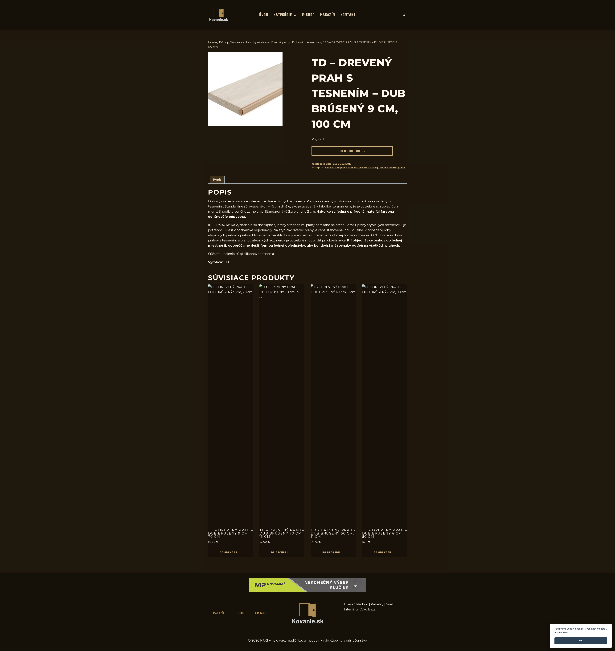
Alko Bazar (368, 609)
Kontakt (348, 15)
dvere (271, 201)
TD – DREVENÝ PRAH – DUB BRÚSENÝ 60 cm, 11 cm (333, 533)
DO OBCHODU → (352, 151)
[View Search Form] (404, 15)
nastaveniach (561, 632)
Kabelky (377, 604)
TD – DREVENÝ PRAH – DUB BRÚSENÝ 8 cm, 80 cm (384, 533)
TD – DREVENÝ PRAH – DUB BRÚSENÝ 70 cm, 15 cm (281, 533)
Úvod (263, 15)
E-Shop (308, 15)
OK (580, 640)
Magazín (327, 15)
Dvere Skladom (356, 604)
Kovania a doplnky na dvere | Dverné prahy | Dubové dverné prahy (365, 167)
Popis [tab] (217, 179)
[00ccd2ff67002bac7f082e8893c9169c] (245, 89)
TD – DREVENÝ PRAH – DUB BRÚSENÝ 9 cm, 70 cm (230, 533)
